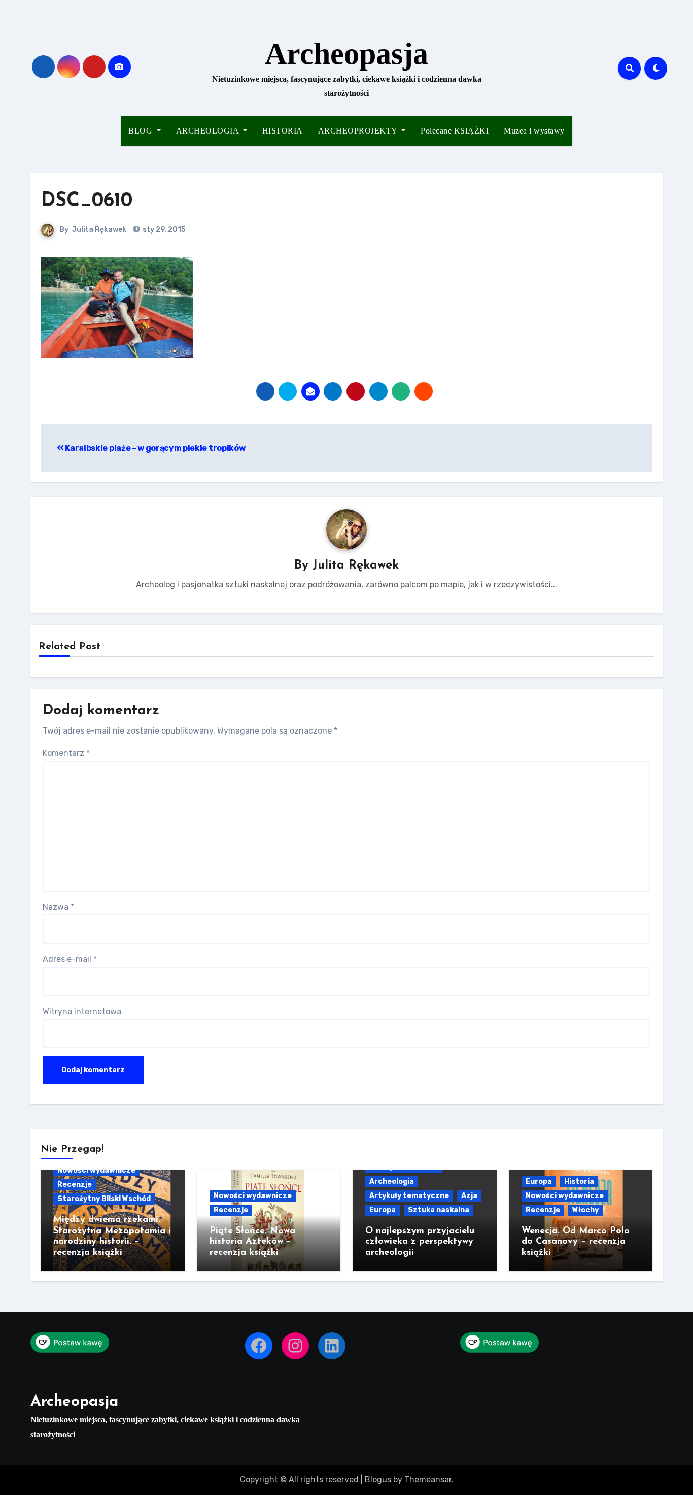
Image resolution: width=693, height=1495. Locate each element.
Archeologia (391, 1181)
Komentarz (66, 753)
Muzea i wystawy (534, 130)
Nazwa (58, 907)
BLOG (141, 130)
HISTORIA (282, 130)
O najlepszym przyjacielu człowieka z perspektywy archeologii (419, 1241)
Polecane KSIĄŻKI (455, 130)
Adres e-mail (70, 959)
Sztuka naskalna (438, 1210)
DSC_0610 (86, 201)
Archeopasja (346, 54)
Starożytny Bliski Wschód (104, 1198)
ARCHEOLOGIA (208, 130)
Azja (469, 1195)
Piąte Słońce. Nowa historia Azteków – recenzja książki (252, 1241)
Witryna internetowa (82, 1011)
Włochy (585, 1210)
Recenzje (74, 1184)
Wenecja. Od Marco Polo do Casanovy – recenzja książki (576, 1241)
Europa (382, 1210)
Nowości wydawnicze (96, 1170)
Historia (579, 1181)
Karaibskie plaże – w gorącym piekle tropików (154, 448)
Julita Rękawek (99, 229)
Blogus (378, 1479)
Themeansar (428, 1479)
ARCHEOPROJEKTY (359, 130)
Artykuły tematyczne (409, 1195)
